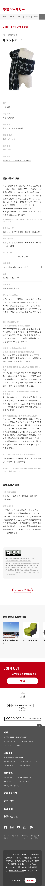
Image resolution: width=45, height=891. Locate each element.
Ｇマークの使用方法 (24, 777)
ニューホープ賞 (9, 765)
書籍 (18, 745)
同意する (30, 880)
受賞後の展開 (8, 777)
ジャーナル (9, 801)
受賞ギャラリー (11, 793)
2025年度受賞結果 (27, 741)
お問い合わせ (11, 816)
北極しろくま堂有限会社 (13, 128)
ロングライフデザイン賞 (29, 761)
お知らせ (8, 808)
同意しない (16, 880)
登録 (22, 681)
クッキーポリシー (16, 870)
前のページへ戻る (24, 590)
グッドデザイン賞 (9, 741)
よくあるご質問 (25, 765)
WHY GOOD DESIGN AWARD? (14, 757)
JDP (15, 558)
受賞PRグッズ (8, 781)
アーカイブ (7, 745)
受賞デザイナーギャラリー (12, 786)
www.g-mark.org (23, 565)
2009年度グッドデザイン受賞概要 (17, 160)
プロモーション (24, 781)
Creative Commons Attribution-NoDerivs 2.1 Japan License (20, 561)
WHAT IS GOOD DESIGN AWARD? (15, 737)
